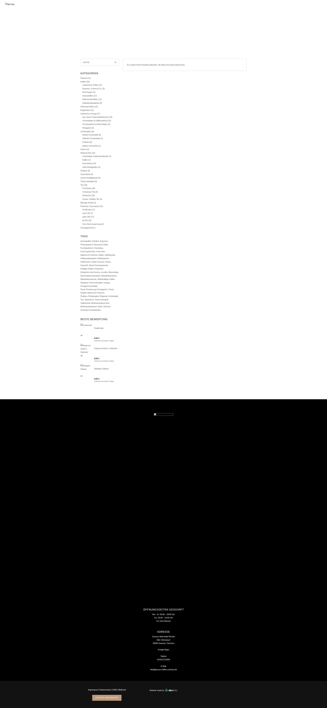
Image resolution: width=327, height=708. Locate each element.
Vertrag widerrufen (107, 698)
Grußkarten (87, 210)
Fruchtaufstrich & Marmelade (94, 124)
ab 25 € (85, 220)
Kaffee (83, 82)
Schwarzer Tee (88, 192)
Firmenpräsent (86, 244)
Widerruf (122, 690)
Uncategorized (86, 228)
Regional (103, 296)
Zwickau (106, 306)
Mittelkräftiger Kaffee (106, 279)
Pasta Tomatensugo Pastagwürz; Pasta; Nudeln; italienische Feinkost (97, 291)
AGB (114, 690)
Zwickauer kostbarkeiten (90, 310)
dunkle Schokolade (90, 135)
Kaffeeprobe (110, 255)
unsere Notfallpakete (89, 178)
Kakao (108, 262)
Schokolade (85, 131)
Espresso (104, 241)
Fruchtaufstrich (86, 248)
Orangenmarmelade (88, 286)
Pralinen (85, 142)
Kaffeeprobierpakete (90, 103)
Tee (81, 185)
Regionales (85, 110)
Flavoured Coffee (101, 244)
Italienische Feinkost (88, 255)
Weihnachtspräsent (88, 306)
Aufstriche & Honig (88, 114)
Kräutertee (86, 195)
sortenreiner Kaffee (90, 85)
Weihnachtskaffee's (90, 99)
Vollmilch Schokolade (91, 138)
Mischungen (87, 92)
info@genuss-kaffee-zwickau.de (163, 669)
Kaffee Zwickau (98, 262)
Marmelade (113, 272)
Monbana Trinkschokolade (91, 283)
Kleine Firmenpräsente (98, 265)
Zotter (100, 306)
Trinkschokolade (87, 181)
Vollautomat (85, 303)
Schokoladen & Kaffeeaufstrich (95, 121)
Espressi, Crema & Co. (92, 88)
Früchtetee (86, 188)
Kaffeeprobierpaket (88, 258)
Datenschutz (105, 690)
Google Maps (163, 649)
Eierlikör (95, 241)
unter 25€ (86, 217)
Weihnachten (85, 153)
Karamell (84, 265)
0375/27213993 (163, 659)
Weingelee (86, 128)
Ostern (83, 149)
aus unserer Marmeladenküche (95, 117)
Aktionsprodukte (87, 106)
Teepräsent (89, 300)
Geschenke (87, 163)
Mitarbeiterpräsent (108, 276)
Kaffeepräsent (103, 258)
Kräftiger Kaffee (86, 269)
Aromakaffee (87, 96)
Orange (106, 283)
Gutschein (100, 251)
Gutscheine (85, 174)
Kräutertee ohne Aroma (90, 272)
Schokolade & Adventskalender (95, 156)
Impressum (93, 690)
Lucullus (104, 272)
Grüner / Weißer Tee (90, 199)
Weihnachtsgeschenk (100, 303)
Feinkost (84, 78)
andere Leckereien (90, 146)
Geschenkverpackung (91, 224)
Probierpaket (93, 296)
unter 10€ (86, 213)
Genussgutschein (87, 251)
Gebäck (83, 171)
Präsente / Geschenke (89, 206)
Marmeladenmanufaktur (90, 276)
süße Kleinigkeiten (90, 167)
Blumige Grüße (86, 203)
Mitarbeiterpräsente (88, 279)
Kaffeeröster (85, 262)
